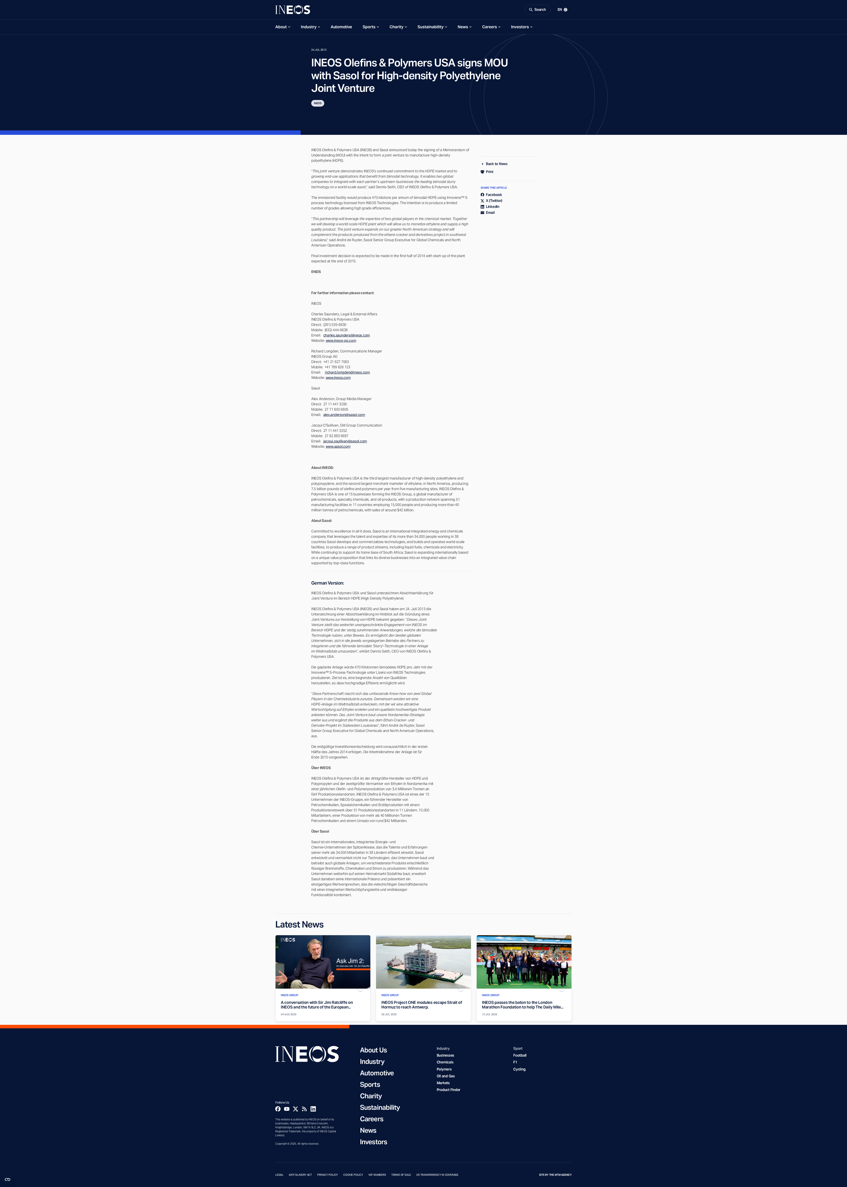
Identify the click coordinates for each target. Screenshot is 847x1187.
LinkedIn (492, 207)
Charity (396, 26)
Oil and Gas (446, 1076)
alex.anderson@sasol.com (344, 414)
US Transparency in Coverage (437, 1174)
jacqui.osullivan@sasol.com (345, 441)
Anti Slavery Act (300, 1174)
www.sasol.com (338, 446)
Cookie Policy (353, 1174)
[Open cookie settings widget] (7, 1179)
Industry (309, 26)
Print (489, 172)
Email (490, 213)
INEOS (318, 103)
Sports (369, 26)
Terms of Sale (401, 1174)
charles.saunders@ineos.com (346, 335)
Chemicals (445, 1062)
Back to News (497, 164)
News (463, 26)
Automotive (341, 26)
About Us (373, 1050)
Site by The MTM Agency (555, 1174)
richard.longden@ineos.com (347, 372)
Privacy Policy (327, 1174)
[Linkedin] (313, 1109)
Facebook (494, 195)
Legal (279, 1174)
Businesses (445, 1055)
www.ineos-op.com (341, 340)
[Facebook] (278, 1109)
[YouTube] (286, 1109)
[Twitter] (295, 1109)
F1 (515, 1062)
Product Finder (448, 1090)
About (281, 26)
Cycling (519, 1069)
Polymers (444, 1069)
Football (520, 1055)
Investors (520, 26)
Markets (443, 1083)
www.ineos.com (338, 377)
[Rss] (304, 1109)
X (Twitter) (494, 201)
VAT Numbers (377, 1174)
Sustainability (431, 26)
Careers (489, 26)
